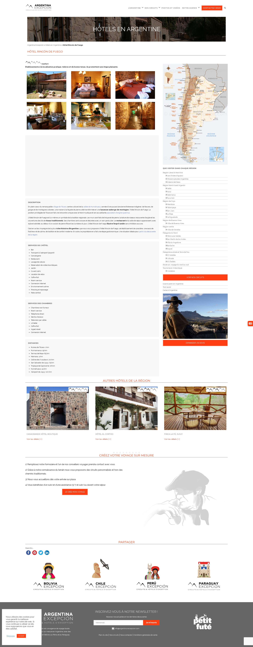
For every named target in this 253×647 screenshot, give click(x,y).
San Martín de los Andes (176, 239)
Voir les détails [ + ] (34, 439)
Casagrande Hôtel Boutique (42, 434)
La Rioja (170, 214)
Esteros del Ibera (173, 182)
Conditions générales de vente (145, 635)
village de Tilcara (59, 207)
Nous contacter (126, 635)
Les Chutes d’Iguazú (175, 176)
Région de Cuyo (169, 201)
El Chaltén (171, 262)
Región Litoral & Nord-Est (173, 173)
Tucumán (170, 198)
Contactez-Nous (212, 8)
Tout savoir (167, 287)
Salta (169, 188)
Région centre (168, 227)
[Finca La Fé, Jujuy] (195, 408)
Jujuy (169, 192)
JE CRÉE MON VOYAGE (75, 492)
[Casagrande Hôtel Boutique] (58, 408)
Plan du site (103, 635)
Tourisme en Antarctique (172, 268)
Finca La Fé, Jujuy (173, 434)
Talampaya (171, 207)
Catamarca (171, 195)
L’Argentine (134, 8)
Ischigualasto (172, 217)
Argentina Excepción (35, 45)
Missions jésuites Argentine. (178, 179)
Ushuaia (170, 258)
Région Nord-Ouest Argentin (174, 185)
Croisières (171, 271)
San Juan (170, 211)
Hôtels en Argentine (126, 29)
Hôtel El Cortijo (104, 434)
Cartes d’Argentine (170, 290)
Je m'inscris (151, 622)
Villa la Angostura (174, 242)
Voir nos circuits (195, 277)
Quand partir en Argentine (173, 284)
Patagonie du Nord (170, 233)
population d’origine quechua (118, 213)
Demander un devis (195, 343)
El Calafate (171, 255)
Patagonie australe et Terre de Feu (176, 252)
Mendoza (171, 204)
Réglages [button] (11, 636)
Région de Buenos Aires (172, 220)
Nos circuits (114, 635)
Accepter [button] (21, 636)
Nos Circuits (151, 8)
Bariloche (170, 246)
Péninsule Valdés (174, 236)
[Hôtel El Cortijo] (126, 408)
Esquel (169, 249)
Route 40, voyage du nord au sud (176, 265)
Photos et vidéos (170, 8)
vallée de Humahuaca (92, 207)
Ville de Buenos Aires (175, 223)
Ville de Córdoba (173, 230)
